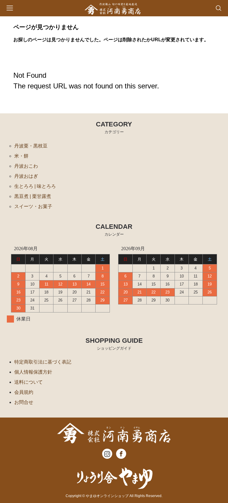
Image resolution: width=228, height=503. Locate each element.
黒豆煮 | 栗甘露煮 (32, 196)
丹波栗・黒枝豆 (31, 145)
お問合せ (23, 402)
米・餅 (21, 155)
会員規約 (23, 392)
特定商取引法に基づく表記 (42, 361)
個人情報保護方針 (33, 372)
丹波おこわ (26, 166)
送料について (28, 382)
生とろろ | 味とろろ (35, 186)
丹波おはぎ (26, 176)
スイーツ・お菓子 (33, 206)
